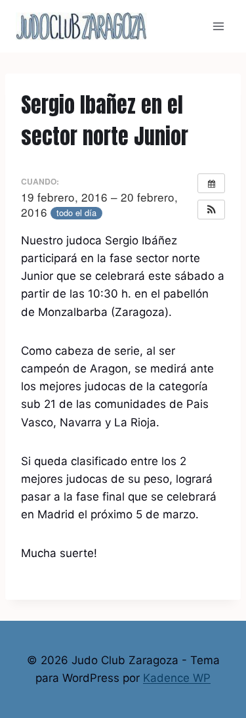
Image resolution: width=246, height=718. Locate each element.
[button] (211, 209)
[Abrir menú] (218, 26)
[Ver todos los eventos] (211, 183)
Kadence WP (177, 677)
